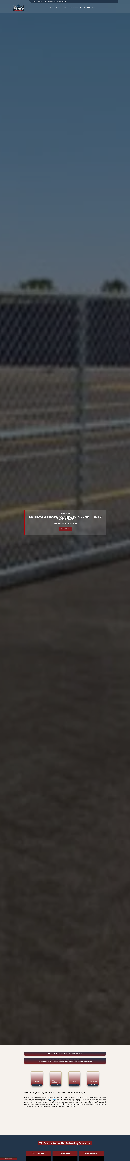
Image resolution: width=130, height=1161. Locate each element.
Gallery (66, 7)
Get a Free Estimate (61, 1)
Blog (93, 7)
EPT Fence (52, 1099)
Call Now (65, 528)
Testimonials (74, 7)
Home (45, 7)
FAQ (88, 7)
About (51, 7)
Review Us (9, 1159)
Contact (82, 7)
